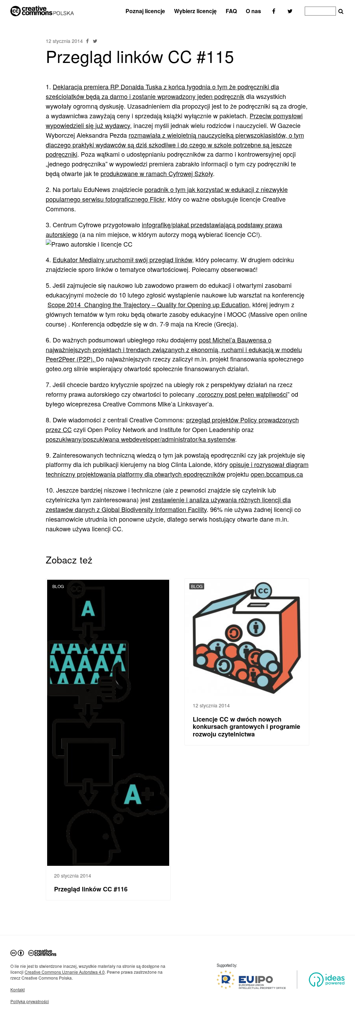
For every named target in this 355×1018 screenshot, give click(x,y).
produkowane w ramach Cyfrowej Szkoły (157, 173)
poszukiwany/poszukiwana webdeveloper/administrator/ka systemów (140, 438)
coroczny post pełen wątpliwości (242, 393)
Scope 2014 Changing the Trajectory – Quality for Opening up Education (148, 304)
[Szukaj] (341, 11)
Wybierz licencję (195, 11)
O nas (253, 11)
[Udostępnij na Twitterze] (95, 40)
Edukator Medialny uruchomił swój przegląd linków (122, 259)
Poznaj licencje (145, 11)
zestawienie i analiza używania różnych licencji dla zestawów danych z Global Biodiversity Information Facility (168, 504)
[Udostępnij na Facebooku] (88, 40)
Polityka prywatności (29, 1001)
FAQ (231, 11)
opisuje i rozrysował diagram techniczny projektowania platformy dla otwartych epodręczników (177, 469)
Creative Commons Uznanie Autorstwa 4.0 (65, 972)
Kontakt (17, 989)
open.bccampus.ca (277, 473)
